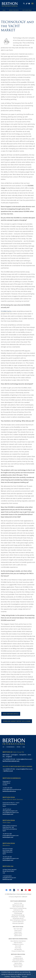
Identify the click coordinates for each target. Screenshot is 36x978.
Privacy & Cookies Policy (18, 951)
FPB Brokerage (18, 913)
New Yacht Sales (18, 928)
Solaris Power (18, 932)
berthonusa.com (7, 879)
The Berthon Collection (18, 961)
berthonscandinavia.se (9, 791)
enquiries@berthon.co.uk (24, 769)
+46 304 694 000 (7, 788)
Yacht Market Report (26, 10)
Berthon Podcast (18, 965)
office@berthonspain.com (10, 810)
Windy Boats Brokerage (18, 915)
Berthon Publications (14, 10)
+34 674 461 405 (7, 856)
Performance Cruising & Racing (18, 908)
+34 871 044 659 (7, 833)
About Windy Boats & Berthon (18, 920)
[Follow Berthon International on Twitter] (22, 890)
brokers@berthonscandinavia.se (12, 789)
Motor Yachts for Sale (18, 906)
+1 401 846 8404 (7, 876)
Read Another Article (11, 713)
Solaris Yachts (18, 930)
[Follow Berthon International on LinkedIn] (10, 890)
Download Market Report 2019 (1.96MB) (16, 721)
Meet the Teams (18, 942)
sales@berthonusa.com (9, 877)
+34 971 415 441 (7, 809)
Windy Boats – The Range (18, 916)
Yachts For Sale (18, 903)
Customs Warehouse (18, 921)
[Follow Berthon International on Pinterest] (25, 890)
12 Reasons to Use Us (18, 944)
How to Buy (18, 947)
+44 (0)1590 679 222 (9, 759)
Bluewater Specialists (18, 923)
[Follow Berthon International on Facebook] (6, 890)
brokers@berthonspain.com (11, 835)
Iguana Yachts (18, 935)
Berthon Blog (18, 963)
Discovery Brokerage (18, 911)
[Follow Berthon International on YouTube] (29, 890)
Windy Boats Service (18, 918)
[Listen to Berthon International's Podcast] (14, 890)
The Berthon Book (18, 958)
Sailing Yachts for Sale (18, 905)
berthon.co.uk (8, 771)
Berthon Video (18, 966)
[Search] (24, 3)
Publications (18, 956)
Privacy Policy (15, 976)
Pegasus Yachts (18, 934)
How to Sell (18, 946)
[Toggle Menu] (32, 3)
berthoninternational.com (11, 761)
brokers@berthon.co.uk (24, 759)
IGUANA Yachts (6, 311)
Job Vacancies (18, 949)
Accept (24, 976)
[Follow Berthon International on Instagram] (18, 890)
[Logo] (9, 3)
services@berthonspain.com (11, 812)
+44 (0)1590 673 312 (9, 769)
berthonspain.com (8, 814)
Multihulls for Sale (18, 910)
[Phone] (26, 3)
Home (4, 10)
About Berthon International (18, 941)
